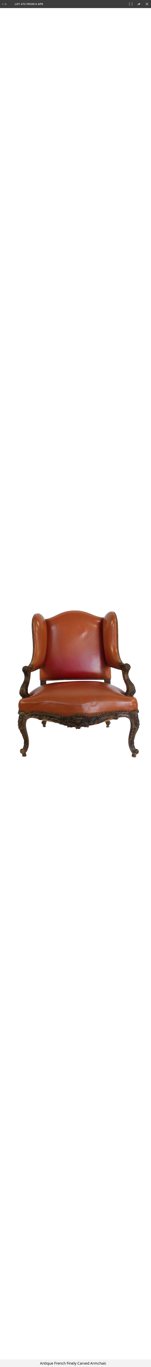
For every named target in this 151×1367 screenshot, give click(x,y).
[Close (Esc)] (147, 4)
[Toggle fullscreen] (131, 4)
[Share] (139, 4)
